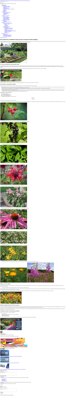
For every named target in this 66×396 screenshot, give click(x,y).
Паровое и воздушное (8, 31)
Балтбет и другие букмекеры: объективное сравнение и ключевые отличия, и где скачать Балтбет (13, 369)
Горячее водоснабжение (6, 6)
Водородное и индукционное (9, 28)
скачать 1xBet (21, 82)
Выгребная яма (5, 13)
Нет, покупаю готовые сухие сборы (6, 94)
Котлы (6, 24)
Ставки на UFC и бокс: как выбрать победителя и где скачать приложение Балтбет (11, 356)
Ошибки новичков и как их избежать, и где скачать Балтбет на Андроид (9, 362)
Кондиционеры (5, 34)
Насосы (3, 15)
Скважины (4, 10)
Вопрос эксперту (4, 379)
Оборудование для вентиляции (7, 36)
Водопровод (5, 7)
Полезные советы (4, 37)
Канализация (3, 11)
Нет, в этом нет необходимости (5, 95)
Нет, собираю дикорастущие (5, 93)
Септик (4, 14)
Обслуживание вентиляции (7, 35)
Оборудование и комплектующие (7, 23)
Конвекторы (6, 25)
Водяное (6, 29)
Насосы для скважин (6, 18)
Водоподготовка (4, 20)
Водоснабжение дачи (6, 8)
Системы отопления (6, 27)
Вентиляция (3, 33)
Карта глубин (3, 380)
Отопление (3, 22)
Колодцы (4, 9)
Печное (6, 32)
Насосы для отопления (6, 19)
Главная (1, 37)
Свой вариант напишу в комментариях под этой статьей (8, 96)
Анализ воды (5, 21)
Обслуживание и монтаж (6, 26)
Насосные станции (5, 16)
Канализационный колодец (7, 12)
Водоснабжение (4, 5)
